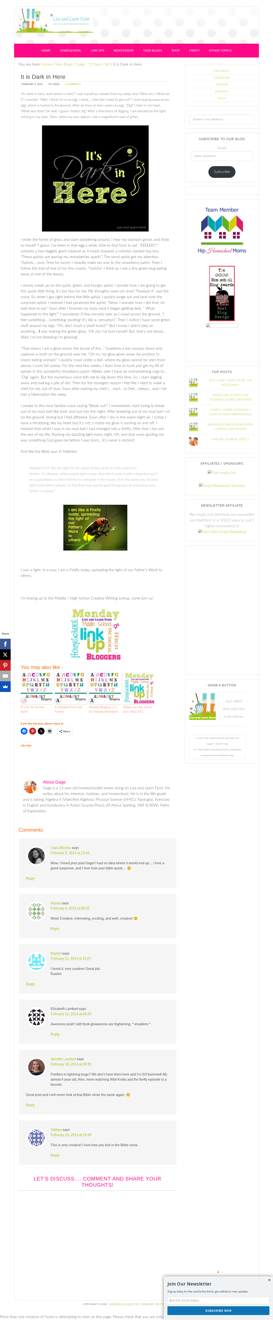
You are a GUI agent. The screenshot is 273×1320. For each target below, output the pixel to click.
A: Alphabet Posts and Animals (68, 709)
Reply (30, 878)
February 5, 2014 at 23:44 (70, 853)
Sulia (222, 98)
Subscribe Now (218, 1310)
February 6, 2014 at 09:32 (70, 908)
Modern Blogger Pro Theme (129, 1304)
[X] (5, 654)
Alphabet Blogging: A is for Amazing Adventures (103, 709)
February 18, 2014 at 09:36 (71, 1064)
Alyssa (56, 903)
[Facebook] (5, 644)
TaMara (56, 1130)
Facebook (222, 77)
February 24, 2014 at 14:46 (71, 1135)
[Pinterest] (5, 665)
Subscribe (222, 172)
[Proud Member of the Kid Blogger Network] (222, 326)
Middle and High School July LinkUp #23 (137, 709)
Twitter (222, 84)
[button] (218, 1284)
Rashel (56, 953)
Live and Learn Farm (54, 26)
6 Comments (73, 84)
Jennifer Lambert (63, 1059)
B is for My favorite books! (32, 709)
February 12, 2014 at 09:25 (71, 1014)
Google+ (222, 91)
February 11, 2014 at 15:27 (71, 958)
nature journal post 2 (230, 439)
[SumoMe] (5, 686)
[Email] (5, 676)
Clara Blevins (61, 848)
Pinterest (221, 71)
